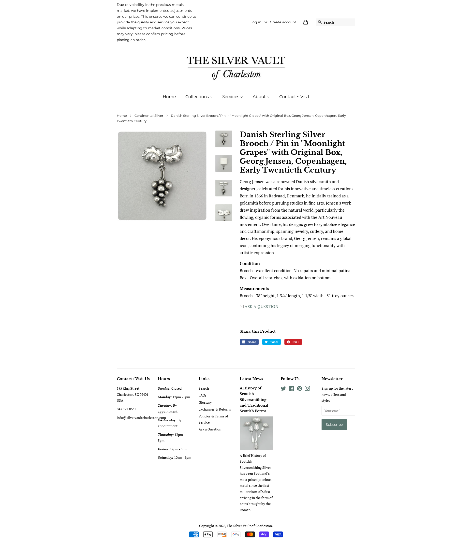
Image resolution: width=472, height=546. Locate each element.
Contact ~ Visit (294, 96)
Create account (283, 22)
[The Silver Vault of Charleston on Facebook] (291, 389)
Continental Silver (148, 116)
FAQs (202, 395)
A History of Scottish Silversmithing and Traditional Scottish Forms (254, 399)
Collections (197, 96)
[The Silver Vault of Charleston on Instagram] (307, 389)
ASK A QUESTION (261, 306)
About (260, 96)
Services (231, 96)
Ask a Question (210, 429)
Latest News (251, 378)
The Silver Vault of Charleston (249, 525)
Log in (256, 22)
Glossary (205, 402)
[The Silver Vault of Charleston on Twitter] (283, 389)
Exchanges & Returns (215, 409)
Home (169, 96)
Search (204, 388)
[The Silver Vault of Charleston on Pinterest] (299, 389)
